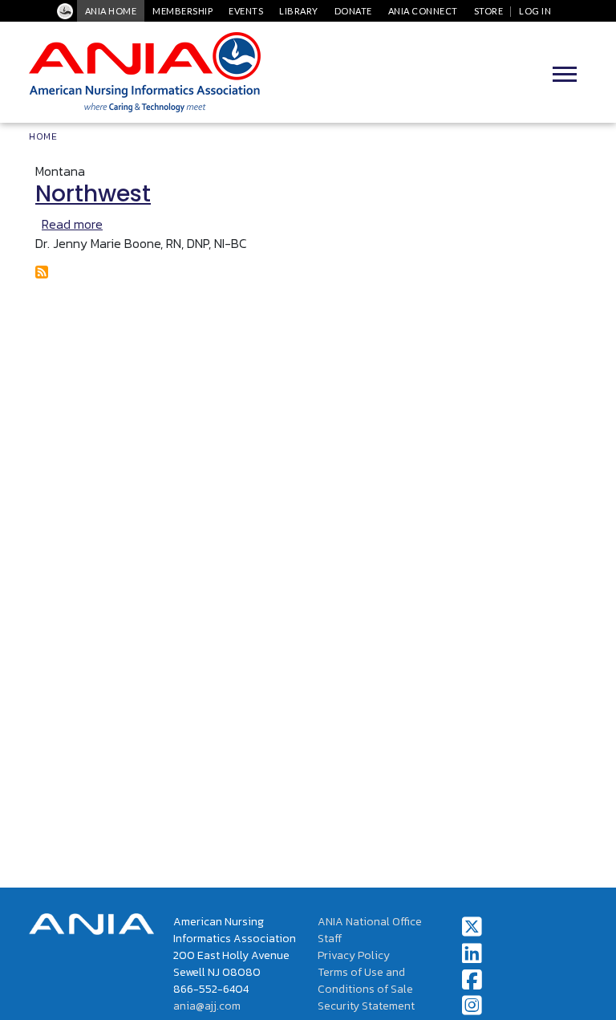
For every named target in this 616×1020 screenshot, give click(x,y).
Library (298, 11)
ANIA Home (111, 11)
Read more (72, 224)
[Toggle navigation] (564, 72)
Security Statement (366, 1006)
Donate (353, 11)
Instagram (472, 1005)
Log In (535, 11)
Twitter (472, 927)
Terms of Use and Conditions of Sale (365, 981)
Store (489, 11)
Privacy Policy (354, 955)
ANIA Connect (423, 11)
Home (43, 136)
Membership (182, 11)
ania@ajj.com (207, 1006)
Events (246, 11)
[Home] (145, 72)
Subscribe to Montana (41, 272)
